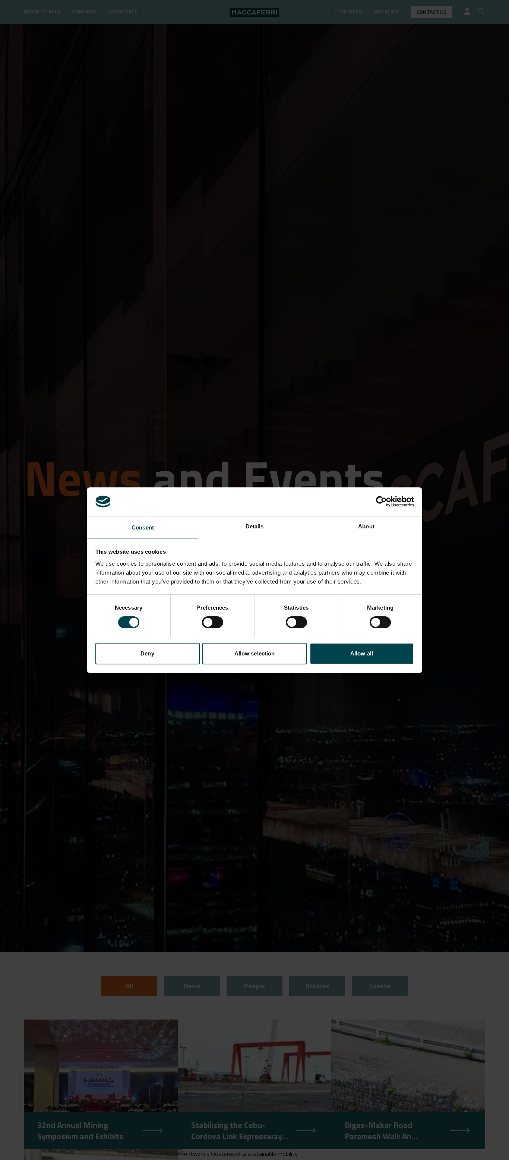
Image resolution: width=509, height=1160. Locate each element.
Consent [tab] (143, 527)
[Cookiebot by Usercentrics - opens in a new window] (381, 501)
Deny (147, 653)
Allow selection (254, 653)
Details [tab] (255, 526)
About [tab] (366, 526)
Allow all (361, 653)
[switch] (212, 622)
